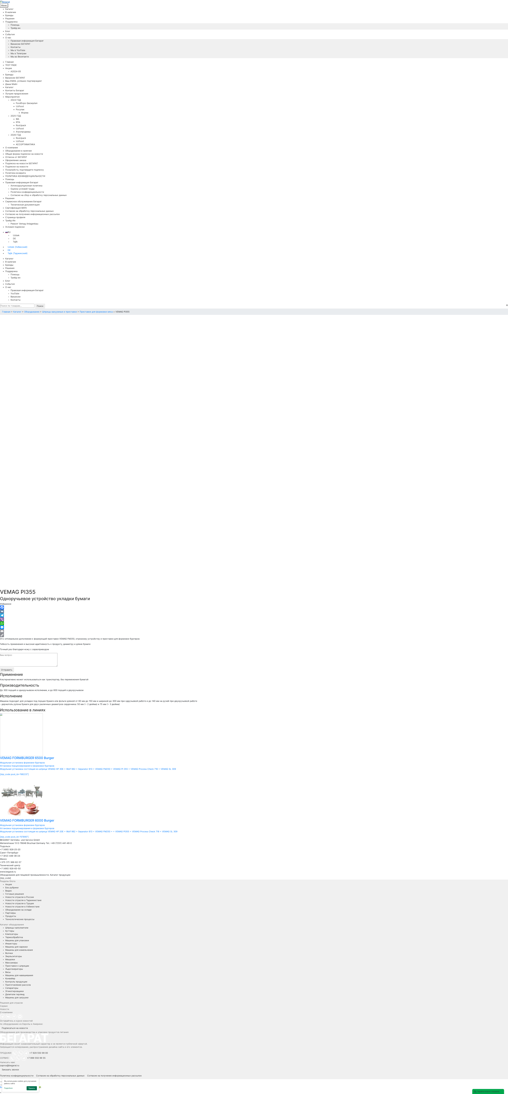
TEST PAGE (11, 65)
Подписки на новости (16, 166)
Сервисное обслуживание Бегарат (23, 201)
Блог (7, 31)
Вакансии (16, 296)
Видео (8, 890)
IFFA (18, 122)
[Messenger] (254, 627)
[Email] (254, 631)
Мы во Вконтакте (20, 56)
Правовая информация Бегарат (27, 40)
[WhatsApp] (254, 623)
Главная (9, 62)
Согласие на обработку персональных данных (29, 211)
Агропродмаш (23, 131)
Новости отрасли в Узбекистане (22, 906)
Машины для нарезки (16, 946)
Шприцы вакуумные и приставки (59, 311)
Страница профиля (15, 217)
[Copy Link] (254, 635)
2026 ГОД (16, 135)
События (10, 34)
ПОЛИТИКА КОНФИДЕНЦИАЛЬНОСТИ (25, 176)
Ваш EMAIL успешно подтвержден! (23, 81)
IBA (17, 119)
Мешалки (10, 959)
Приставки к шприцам (17, 965)
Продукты (10, 916)
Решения (9, 18)
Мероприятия (12, 96)
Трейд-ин (15, 28)
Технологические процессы (19, 919)
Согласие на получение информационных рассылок (32, 214)
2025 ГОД (16, 115)
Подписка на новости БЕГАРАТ (21, 163)
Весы (8, 972)
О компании (11, 147)
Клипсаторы (11, 934)
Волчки (9, 953)
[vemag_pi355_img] (67, 384)
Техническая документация (25, 204)
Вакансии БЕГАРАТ (20, 44)
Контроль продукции (16, 981)
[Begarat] (254, 1)
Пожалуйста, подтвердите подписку (24, 169)
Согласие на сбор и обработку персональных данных (39, 195)
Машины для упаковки (17, 940)
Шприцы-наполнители (16, 927)
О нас (8, 37)
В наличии (10, 12)
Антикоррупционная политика (26, 185)
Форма (24, 112)
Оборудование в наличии (18, 150)
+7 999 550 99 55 (36, 1058)
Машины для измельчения (19, 950)
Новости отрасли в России (19, 897)
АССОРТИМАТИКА (25, 144)
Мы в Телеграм (18, 53)
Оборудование (31, 311)
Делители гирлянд (14, 994)
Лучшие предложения (16, 93)
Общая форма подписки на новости (24, 154)
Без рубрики (12, 887)
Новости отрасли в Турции (19, 903)
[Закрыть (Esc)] (1, 1081)
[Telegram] (254, 615)
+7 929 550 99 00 (38, 1053)
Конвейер (10, 978)
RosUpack (21, 125)
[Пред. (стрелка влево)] (1, 1084)
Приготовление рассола (18, 984)
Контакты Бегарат (14, 90)
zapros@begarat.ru (9, 1065)
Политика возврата (15, 173)
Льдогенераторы (14, 969)
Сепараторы (11, 988)
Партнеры (10, 913)
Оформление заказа (15, 160)
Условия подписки (15, 227)
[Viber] (254, 619)
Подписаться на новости (15, 1028)
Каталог (9, 9)
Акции (8, 68)
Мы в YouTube (18, 50)
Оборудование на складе (18, 909)
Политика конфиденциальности (27, 192)
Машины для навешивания (19, 975)
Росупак (20, 109)
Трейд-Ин (10, 220)
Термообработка (14, 937)
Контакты (16, 47)
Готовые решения (14, 894)
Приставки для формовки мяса (96, 311)
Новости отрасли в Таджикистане (23, 900)
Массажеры (11, 962)
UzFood (20, 106)
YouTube (15, 293)
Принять (31, 1088)
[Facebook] (254, 607)
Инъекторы (11, 943)
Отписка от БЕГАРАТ (16, 157)
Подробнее (8, 1088)
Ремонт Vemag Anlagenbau (24, 223)
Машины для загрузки (16, 997)
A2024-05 (16, 71)
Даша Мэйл (11, 84)
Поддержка (11, 21)
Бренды (9, 15)
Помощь (15, 25)
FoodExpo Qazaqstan (26, 103)
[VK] (254, 611)
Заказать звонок (10, 1069)
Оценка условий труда (22, 188)
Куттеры (9, 931)
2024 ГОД (16, 100)
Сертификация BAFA (16, 207)
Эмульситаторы (13, 956)
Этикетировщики (14, 991)
